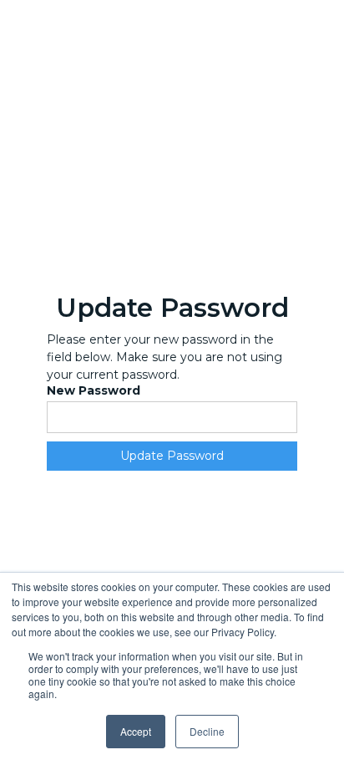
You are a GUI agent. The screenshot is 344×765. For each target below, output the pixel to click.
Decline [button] (207, 731)
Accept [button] (135, 731)
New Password (93, 391)
